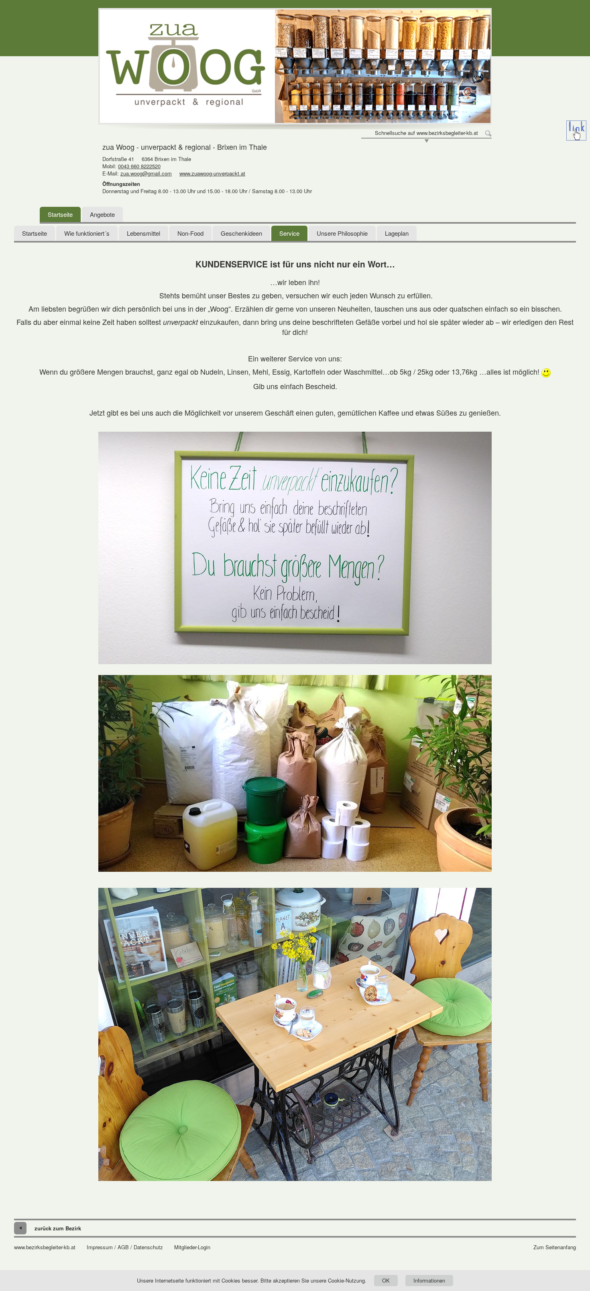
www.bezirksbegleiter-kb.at (44, 1247)
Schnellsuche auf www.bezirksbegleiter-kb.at (426, 133)
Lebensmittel (143, 233)
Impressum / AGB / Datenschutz (125, 1247)
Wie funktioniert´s (87, 233)
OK (386, 1280)
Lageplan (397, 233)
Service (289, 233)
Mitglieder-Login (192, 1247)
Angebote (102, 214)
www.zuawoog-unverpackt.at (212, 173)
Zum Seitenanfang (554, 1247)
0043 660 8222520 (139, 166)
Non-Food (190, 233)
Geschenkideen (241, 233)
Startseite (60, 214)
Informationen (429, 1280)
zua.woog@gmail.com (146, 173)
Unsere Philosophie (342, 233)
